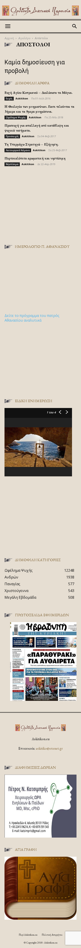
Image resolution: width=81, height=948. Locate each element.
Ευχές (9, 98)
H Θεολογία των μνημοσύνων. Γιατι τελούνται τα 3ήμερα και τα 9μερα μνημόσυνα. (39, 109)
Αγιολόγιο (24, 38)
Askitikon (22, 98)
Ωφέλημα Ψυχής (16, 117)
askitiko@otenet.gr (49, 748)
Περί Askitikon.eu (28, 935)
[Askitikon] (40, 11)
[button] (7, 26)
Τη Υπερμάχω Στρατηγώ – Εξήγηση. (31, 144)
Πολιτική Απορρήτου (52, 935)
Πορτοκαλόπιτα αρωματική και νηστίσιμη (34, 158)
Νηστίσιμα (12, 164)
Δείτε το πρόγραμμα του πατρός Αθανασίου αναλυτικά (31, 318)
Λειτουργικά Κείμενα (18, 150)
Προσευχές (12, 136)
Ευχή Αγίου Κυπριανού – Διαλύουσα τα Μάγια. (38, 92)
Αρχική (9, 38)
